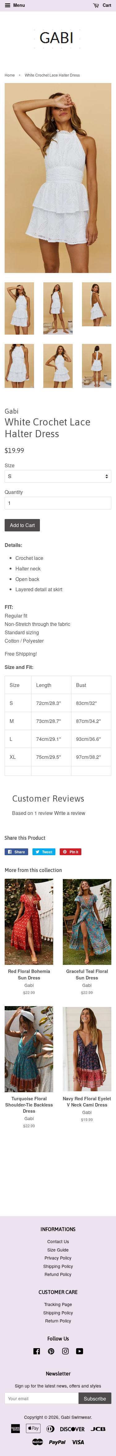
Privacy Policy (58, 1258)
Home (10, 74)
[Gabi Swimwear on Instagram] (65, 1352)
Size (10, 465)
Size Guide (58, 1250)
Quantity (14, 491)
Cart (106, 5)
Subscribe (95, 1398)
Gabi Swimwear (76, 1417)
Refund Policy (58, 1274)
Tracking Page (58, 1304)
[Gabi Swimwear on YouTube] (79, 1352)
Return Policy (58, 1320)
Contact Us (58, 1241)
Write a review (69, 812)
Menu (18, 5)
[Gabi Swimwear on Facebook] (36, 1352)
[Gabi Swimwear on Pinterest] (51, 1352)
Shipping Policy (58, 1266)
